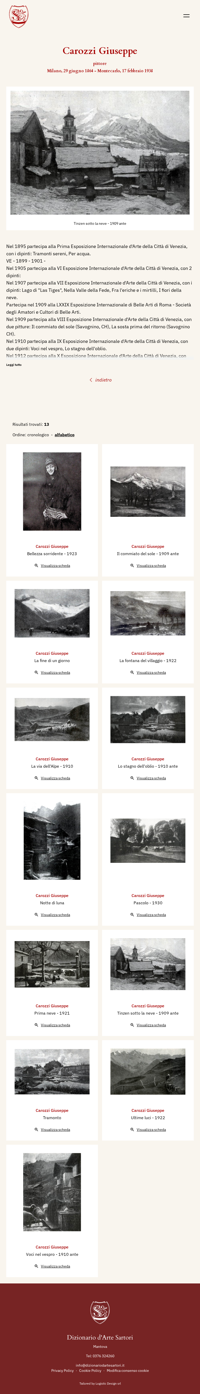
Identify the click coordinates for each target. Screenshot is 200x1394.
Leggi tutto (14, 365)
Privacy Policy (62, 1370)
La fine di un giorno (52, 660)
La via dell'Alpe (45, 766)
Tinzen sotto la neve (91, 223)
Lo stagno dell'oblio (136, 766)
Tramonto (52, 1117)
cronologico (38, 434)
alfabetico (64, 434)
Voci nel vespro (41, 1254)
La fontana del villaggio (142, 660)
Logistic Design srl (108, 1383)
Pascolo (141, 902)
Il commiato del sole (136, 553)
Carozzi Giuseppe (52, 546)
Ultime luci (141, 1117)
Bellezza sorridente (45, 553)
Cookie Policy (90, 1370)
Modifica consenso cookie (128, 1370)
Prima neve (45, 1013)
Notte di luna (52, 902)
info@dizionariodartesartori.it (100, 1365)
